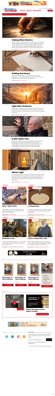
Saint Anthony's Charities (12, 188)
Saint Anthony (6, 14)
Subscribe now (47, 286)
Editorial (29, 10)
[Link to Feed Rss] (52, 8)
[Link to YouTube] (50, 8)
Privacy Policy (49, 346)
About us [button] (23, 10)
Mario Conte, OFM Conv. (42, 247)
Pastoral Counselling (37, 188)
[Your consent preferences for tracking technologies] (53, 394)
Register (49, 339)
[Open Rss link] (24, 336)
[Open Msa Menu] (3, 10)
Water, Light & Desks (9, 206)
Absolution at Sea (8, 238)
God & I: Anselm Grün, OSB (37, 238)
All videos (20, 309)
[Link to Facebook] (48, 8)
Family (15, 14)
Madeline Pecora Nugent (16, 247)
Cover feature (35, 220)
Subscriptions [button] (37, 10)
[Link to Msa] (10, 10)
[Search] (52, 10)
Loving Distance (33, 206)
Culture (19, 14)
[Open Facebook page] (12, 336)
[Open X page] (6, 336)
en (48, 10)
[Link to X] (46, 8)
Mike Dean (13, 214)
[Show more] (27, 168)
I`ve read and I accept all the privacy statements (38, 346)
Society (24, 14)
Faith (11, 14)
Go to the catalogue (42, 314)
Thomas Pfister (40, 214)
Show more (8, 285)
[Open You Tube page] (18, 336)
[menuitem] (23, 10)
